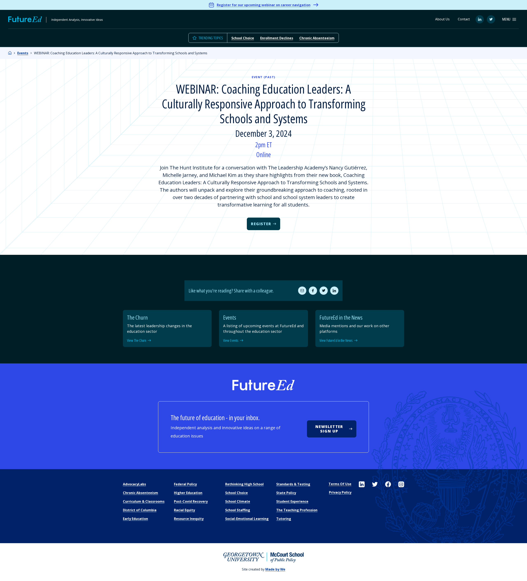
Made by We (275, 569)
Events (22, 53)
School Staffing (237, 510)
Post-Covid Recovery (191, 501)
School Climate (237, 501)
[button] (509, 19)
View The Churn (136, 340)
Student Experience (292, 501)
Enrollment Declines (276, 38)
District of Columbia (139, 510)
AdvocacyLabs (134, 484)
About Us (442, 19)
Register (261, 223)
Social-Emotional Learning (247, 518)
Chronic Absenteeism (317, 38)
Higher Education (188, 493)
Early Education (135, 518)
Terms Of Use (340, 484)
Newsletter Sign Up (329, 429)
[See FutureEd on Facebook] (388, 484)
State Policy (286, 493)
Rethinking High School (244, 484)
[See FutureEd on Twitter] (375, 484)
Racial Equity (184, 510)
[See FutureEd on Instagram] (401, 484)
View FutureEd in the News (336, 340)
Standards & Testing (293, 484)
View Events (230, 340)
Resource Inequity (189, 518)
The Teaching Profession (296, 510)
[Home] (10, 53)
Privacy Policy (340, 492)
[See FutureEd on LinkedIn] (362, 484)
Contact (464, 19)
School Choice (242, 38)
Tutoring (283, 518)
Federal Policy (185, 484)
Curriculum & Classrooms (143, 501)
